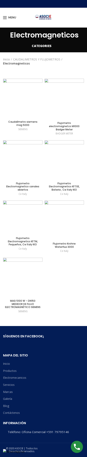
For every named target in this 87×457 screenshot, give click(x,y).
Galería (7, 399)
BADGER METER (64, 133)
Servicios (9, 385)
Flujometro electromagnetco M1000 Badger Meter (64, 126)
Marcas (8, 392)
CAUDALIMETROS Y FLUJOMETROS (36, 59)
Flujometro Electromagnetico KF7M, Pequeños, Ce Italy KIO (23, 241)
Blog (6, 406)
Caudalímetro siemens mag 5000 (22, 123)
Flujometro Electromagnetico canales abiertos (22, 186)
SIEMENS (23, 129)
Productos (10, 371)
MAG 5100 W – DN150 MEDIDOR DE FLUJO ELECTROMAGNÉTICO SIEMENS (22, 304)
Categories (41, 46)
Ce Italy (23, 194)
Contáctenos (11, 413)
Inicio (6, 59)
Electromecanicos (14, 378)
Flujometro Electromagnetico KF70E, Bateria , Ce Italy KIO (64, 186)
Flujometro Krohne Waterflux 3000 (64, 245)
